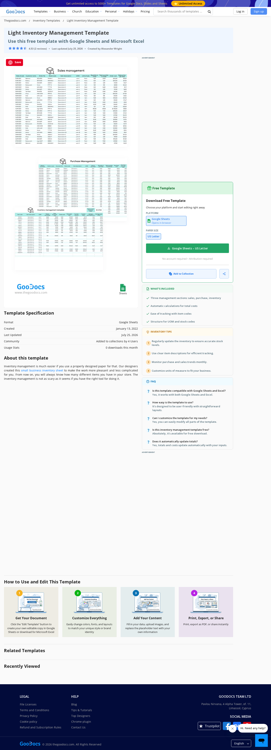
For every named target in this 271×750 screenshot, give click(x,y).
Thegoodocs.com (15, 20)
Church (77, 11)
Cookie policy (28, 721)
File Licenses (28, 704)
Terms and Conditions (34, 710)
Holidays (128, 11)
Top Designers (80, 716)
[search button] (209, 11)
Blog (74, 704)
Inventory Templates (47, 20)
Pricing (145, 11)
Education (92, 11)
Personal (111, 11)
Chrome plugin (81, 721)
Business (60, 11)
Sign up (259, 11)
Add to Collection (183, 273)
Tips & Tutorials (81, 710)
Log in (240, 11)
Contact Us (78, 727)
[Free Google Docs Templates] (16, 11)
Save (17, 62)
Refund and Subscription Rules (40, 727)
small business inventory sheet (42, 370)
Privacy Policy (28, 716)
